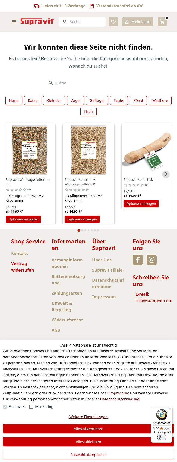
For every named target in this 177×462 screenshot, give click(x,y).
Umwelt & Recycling (62, 306)
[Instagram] (152, 260)
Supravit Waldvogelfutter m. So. (27, 181)
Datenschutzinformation (108, 283)
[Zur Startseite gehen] (37, 21)
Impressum (119, 393)
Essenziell (17, 406)
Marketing (44, 406)
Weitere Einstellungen (88, 416)
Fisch (88, 111)
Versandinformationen (67, 263)
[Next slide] (166, 174)
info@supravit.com (154, 300)
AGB (56, 330)
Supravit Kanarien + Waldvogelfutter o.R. (80, 181)
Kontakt (19, 253)
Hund (14, 100)
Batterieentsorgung (68, 280)
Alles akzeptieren (88, 428)
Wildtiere (160, 100)
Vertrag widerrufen (22, 267)
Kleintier (54, 100)
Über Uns (102, 260)
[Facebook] (138, 260)
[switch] (161, 437)
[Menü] (169, 409)
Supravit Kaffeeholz (139, 179)
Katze (33, 100)
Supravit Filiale (107, 270)
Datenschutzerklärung (119, 399)
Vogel (75, 100)
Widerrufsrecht (67, 320)
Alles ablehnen (88, 441)
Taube (119, 100)
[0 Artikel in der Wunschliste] (113, 21)
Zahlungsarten (67, 293)
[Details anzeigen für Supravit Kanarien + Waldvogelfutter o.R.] (88, 149)
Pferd (138, 100)
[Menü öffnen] (13, 21)
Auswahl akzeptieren (88, 454)
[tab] (78, 230)
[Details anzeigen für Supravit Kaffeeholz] (147, 149)
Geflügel (97, 100)
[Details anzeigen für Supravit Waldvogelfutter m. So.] (29, 149)
